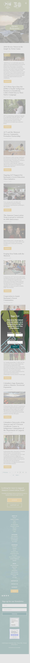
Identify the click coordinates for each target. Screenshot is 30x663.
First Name (10, 332)
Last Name (18, 332)
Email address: (11, 340)
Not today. (26, 312)
